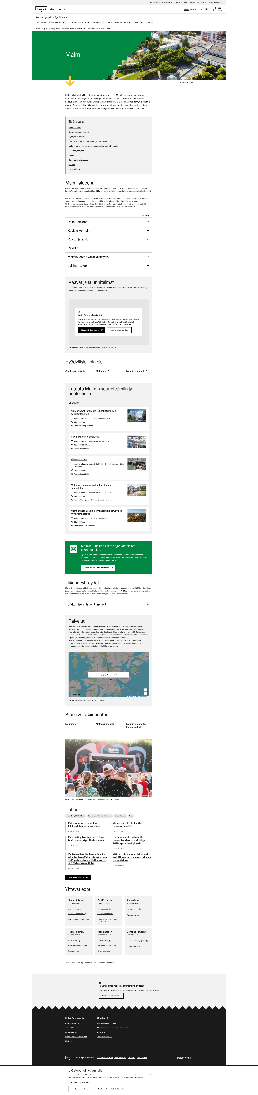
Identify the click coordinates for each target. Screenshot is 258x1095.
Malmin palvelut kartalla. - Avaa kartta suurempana (86, 700)
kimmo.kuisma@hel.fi (77, 913)
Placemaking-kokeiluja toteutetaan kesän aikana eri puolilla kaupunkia (86, 839)
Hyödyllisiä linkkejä (77, 136)
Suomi (186, 9)
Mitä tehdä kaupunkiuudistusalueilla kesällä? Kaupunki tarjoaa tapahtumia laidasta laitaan (132, 857)
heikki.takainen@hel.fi (77, 945)
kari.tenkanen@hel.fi (106, 945)
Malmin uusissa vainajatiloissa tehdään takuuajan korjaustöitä (84, 825)
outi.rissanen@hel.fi (106, 913)
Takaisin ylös (182, 1057)
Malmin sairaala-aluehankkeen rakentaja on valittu (128, 825)
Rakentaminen (77, 222)
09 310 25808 (75, 909)
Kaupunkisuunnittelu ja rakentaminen (73, 29)
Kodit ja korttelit (78, 230)
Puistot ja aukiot (78, 239)
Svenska (193, 9)
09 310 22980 (134, 909)
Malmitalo (102, 371)
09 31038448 (74, 941)
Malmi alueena (75, 127)
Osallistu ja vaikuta (75, 371)
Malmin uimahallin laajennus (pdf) (136, 725)
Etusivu (37, 29)
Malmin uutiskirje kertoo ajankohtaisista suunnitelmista (93, 146)
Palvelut (72, 155)
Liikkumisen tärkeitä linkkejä (87, 604)
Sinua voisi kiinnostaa (78, 160)
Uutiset (72, 164)
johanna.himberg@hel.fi (138, 941)
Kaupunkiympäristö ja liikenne (51, 29)
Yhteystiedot (74, 169)
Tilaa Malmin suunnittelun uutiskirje (99, 568)
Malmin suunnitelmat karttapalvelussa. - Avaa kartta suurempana (91, 347)
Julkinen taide (77, 266)
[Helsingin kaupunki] (69, 1058)
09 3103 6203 (104, 909)
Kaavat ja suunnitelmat (79, 132)
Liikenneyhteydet (76, 150)
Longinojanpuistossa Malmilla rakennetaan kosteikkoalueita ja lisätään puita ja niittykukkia (129, 840)
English (200, 9)
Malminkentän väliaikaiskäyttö (88, 257)
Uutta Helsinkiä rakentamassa (96, 29)
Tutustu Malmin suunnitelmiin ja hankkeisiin (88, 141)
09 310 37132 (104, 941)
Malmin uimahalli (136, 371)
